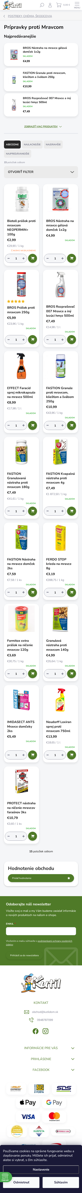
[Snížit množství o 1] (8, 258)
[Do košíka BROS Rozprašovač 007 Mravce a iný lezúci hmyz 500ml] (71, 339)
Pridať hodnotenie (21, 878)
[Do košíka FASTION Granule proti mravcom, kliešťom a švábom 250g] (71, 425)
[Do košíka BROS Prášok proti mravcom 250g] (32, 339)
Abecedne (12, 144)
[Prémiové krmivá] (63, 1131)
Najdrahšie (53, 144)
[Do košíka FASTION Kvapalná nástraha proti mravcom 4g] (71, 511)
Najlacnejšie (32, 144)
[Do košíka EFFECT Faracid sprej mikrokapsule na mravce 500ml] (32, 425)
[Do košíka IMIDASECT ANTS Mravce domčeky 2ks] (32, 754)
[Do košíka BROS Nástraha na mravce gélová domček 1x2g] (71, 258)
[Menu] (77, 5)
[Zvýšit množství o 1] (23, 258)
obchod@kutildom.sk (45, 1012)
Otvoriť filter (20, 172)
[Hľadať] (42, 5)
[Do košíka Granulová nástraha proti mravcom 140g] (71, 673)
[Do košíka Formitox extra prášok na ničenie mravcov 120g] (32, 673)
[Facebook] (35, 1030)
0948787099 (45, 1020)
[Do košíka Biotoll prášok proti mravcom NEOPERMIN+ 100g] (32, 258)
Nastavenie (41, 1169)
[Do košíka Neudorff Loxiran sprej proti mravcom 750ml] (71, 754)
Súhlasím (61, 1182)
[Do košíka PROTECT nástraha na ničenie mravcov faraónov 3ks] (32, 836)
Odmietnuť (21, 1182)
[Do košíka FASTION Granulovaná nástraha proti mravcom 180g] (32, 511)
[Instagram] (45, 1030)
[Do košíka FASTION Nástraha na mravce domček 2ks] (32, 592)
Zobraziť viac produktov (41, 126)
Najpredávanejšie (17, 153)
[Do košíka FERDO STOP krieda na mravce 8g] (71, 592)
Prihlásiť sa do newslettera (24, 955)
